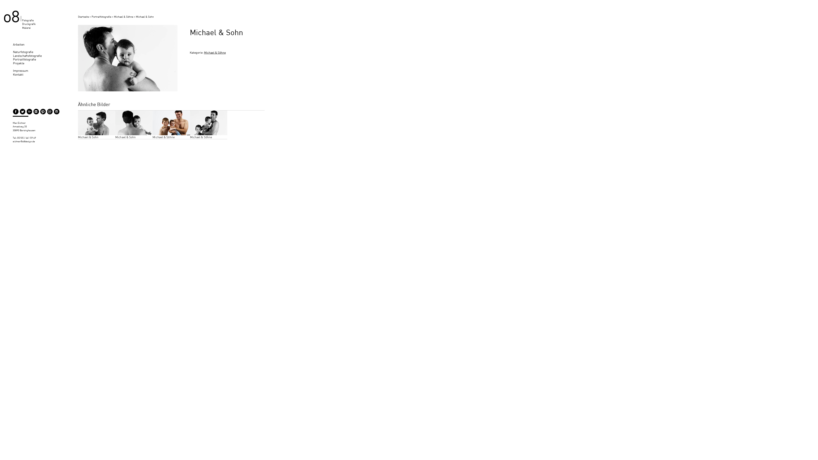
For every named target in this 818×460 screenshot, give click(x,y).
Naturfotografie (23, 52)
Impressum (20, 70)
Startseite (83, 16)
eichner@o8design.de (24, 141)
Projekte (18, 63)
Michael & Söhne (123, 16)
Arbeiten (18, 44)
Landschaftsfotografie (27, 56)
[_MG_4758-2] (127, 58)
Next (184, 56)
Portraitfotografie (24, 59)
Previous (71, 56)
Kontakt (18, 74)
